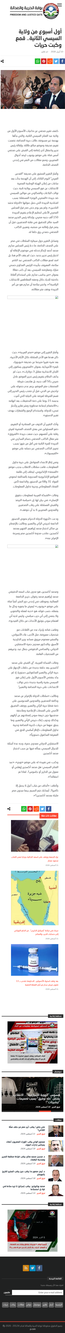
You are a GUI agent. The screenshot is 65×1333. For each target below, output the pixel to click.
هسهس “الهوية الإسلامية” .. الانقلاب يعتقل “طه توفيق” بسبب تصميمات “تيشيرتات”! (36, 1098)
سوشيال (37, 1304)
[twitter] (56, 61)
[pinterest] (43, 61)
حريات (5, 1304)
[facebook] (62, 61)
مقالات (21, 1304)
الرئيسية (59, 1304)
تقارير (43, 51)
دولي (28, 1304)
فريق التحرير (55, 1107)
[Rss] (26, 1268)
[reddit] (50, 61)
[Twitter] (33, 1268)
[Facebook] (39, 1268)
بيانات (13, 1304)
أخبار (51, 1304)
